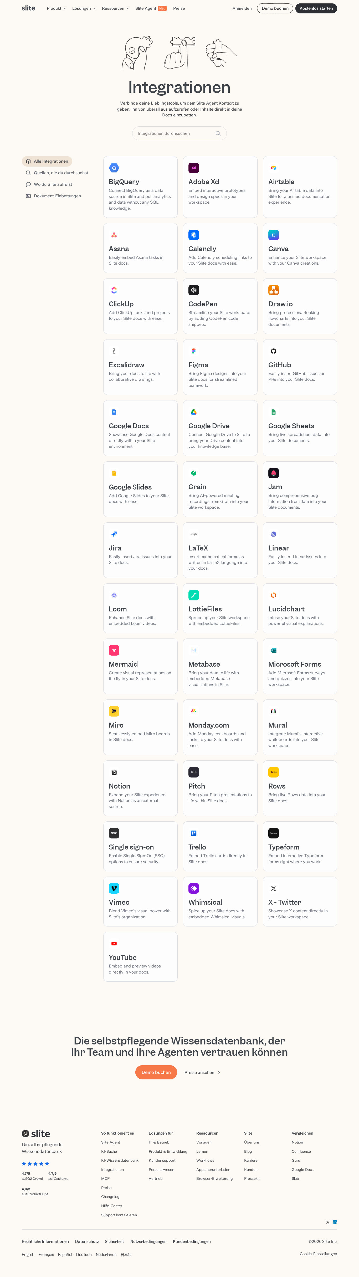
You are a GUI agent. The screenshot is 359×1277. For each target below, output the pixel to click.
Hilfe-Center (111, 1206)
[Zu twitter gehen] (328, 1221)
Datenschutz (87, 1241)
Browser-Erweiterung (214, 1178)
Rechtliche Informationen (45, 1241)
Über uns (252, 1142)
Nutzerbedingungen (148, 1241)
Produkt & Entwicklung (168, 1151)
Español (65, 1254)
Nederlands (106, 1254)
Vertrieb (156, 1178)
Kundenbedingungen (192, 1241)
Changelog (110, 1196)
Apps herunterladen (213, 1169)
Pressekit (252, 1178)
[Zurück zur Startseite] (28, 8)
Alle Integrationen (51, 161)
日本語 (126, 1254)
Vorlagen (204, 1142)
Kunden (251, 1169)
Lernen (202, 1151)
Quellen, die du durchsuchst (61, 172)
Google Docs (303, 1169)
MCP (105, 1178)
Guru (296, 1160)
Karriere (251, 1160)
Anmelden (242, 8)
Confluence (301, 1151)
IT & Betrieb (159, 1142)
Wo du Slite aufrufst (53, 184)
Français (46, 1254)
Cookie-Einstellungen (318, 1253)
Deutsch (84, 1254)
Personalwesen (161, 1169)
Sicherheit (114, 1241)
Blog (248, 1151)
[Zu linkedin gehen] (335, 1221)
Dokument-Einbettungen (57, 195)
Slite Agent (110, 1142)
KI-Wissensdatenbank (120, 1160)
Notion (297, 1142)
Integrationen (112, 1169)
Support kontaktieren (119, 1215)
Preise (106, 1188)
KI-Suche (109, 1151)
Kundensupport (162, 1160)
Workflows (205, 1160)
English (28, 1254)
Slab (295, 1178)
